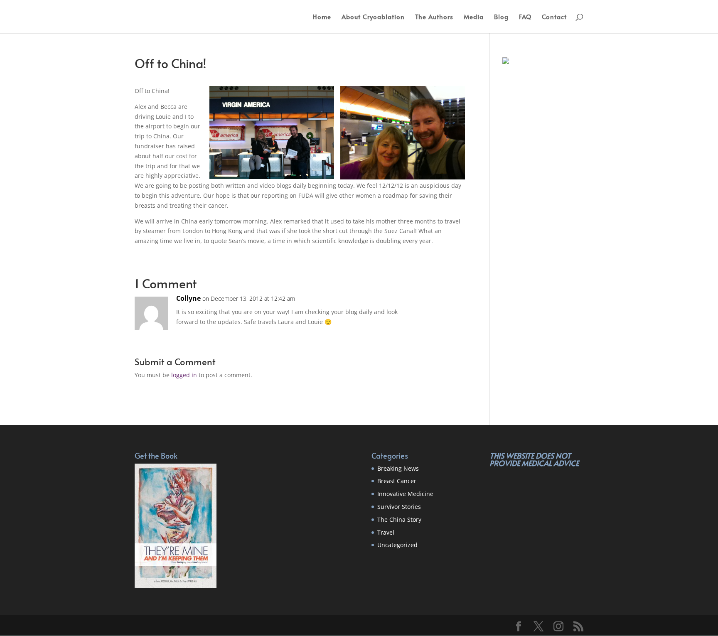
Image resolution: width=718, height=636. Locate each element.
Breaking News (398, 468)
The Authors (434, 17)
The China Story (399, 519)
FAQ (525, 17)
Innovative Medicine (405, 494)
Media (474, 17)
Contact (554, 17)
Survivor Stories (399, 507)
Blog (501, 17)
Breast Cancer (396, 481)
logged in (184, 375)
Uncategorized (397, 545)
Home (322, 17)
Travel (385, 532)
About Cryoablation (373, 17)
